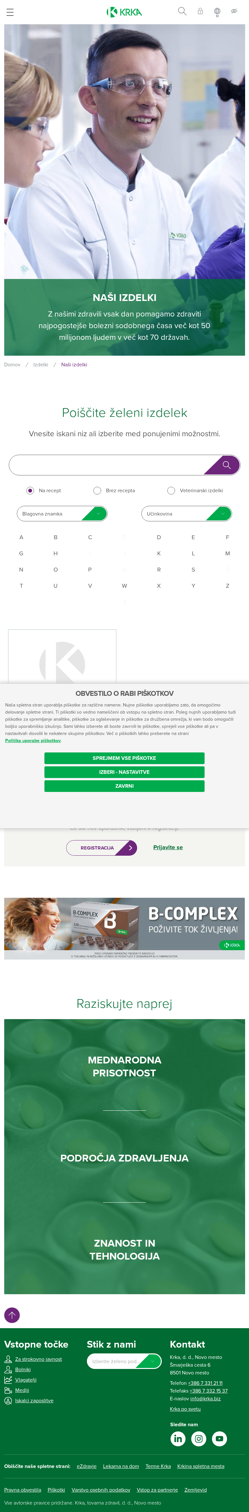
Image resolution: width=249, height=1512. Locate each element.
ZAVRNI (124, 786)
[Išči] (182, 12)
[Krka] (124, 12)
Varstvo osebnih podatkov (101, 1490)
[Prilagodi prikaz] (234, 12)
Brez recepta (120, 490)
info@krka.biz (205, 1398)
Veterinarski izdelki (201, 490)
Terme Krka (158, 1466)
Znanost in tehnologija (124, 1249)
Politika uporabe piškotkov (33, 740)
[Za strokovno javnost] (200, 12)
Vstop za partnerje (157, 1490)
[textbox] (124, 1361)
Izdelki (40, 364)
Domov (12, 364)
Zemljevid (195, 1490)
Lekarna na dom (121, 1466)
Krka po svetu (185, 1409)
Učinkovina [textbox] (159, 514)
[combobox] (62, 513)
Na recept (50, 490)
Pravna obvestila (22, 1490)
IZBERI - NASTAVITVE (124, 772)
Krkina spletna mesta (200, 1466)
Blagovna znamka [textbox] (42, 514)
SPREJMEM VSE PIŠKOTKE (124, 758)
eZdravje (87, 1466)
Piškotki (56, 1490)
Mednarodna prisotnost (124, 1066)
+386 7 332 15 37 (209, 1391)
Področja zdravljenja (124, 1158)
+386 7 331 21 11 (205, 1383)
